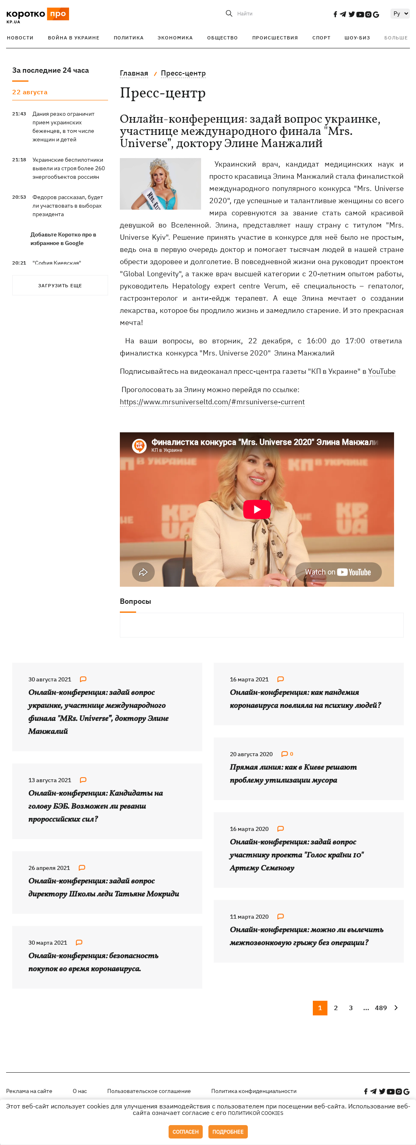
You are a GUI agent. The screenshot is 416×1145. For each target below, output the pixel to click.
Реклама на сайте (29, 1091)
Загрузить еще (60, 285)
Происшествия (275, 38)
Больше (396, 38)
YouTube (382, 371)
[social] (335, 14)
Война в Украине (74, 38)
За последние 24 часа (50, 70)
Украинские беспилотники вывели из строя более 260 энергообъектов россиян (68, 168)
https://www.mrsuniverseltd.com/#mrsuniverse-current (212, 401)
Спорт (321, 38)
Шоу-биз (357, 38)
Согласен (186, 1131)
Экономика (175, 38)
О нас (80, 1091)
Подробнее (228, 1131)
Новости (20, 38)
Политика (129, 38)
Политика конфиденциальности (254, 1091)
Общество (222, 38)
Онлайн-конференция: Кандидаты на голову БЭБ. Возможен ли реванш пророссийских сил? (95, 806)
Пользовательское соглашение (149, 1091)
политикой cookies (256, 1113)
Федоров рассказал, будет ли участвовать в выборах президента (67, 205)
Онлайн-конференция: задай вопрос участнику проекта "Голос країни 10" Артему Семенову (297, 855)
